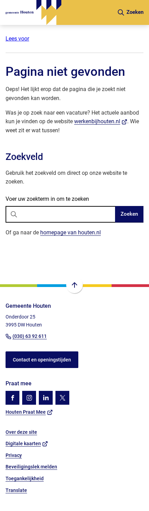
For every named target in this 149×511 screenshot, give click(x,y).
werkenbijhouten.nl (100, 121)
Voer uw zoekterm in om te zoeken (47, 199)
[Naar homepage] (58, 12)
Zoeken (129, 214)
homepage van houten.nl (70, 232)
